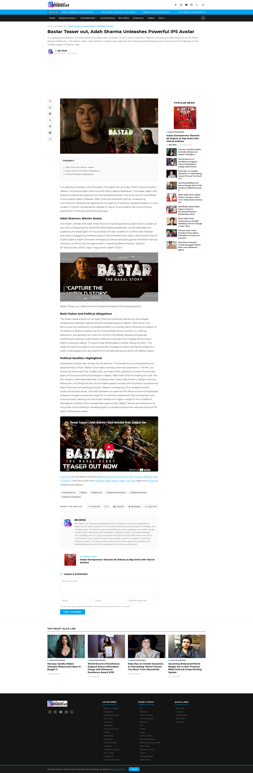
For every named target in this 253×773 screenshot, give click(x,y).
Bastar (84, 493)
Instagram (152, 480)
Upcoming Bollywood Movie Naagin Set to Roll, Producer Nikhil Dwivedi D (190, 186)
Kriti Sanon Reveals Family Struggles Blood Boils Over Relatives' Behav (189, 246)
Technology (145, 746)
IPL (141, 708)
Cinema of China (111, 729)
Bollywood (103, 476)
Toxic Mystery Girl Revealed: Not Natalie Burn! (178, 12)
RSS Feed (180, 719)
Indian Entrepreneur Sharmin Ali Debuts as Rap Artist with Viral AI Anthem (183, 138)
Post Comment (73, 612)
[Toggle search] (203, 4)
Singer (142, 732)
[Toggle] (154, 160)
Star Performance (147, 739)
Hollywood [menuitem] (138, 18)
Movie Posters (146, 715)
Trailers (143, 753)
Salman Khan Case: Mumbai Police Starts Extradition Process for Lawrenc (189, 234)
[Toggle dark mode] (203, 18)
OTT (141, 725)
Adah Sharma (69, 493)
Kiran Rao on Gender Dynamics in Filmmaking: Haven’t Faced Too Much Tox (190, 175)
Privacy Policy (120, 769)
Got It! (134, 769)
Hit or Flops (109, 753)
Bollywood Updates (72, 497)
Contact (179, 712)
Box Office (108, 719)
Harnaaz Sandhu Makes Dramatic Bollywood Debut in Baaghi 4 (189, 151)
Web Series (145, 760)
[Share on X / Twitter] (50, 107)
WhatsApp (135, 507)
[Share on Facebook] (50, 101)
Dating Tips (109, 736)
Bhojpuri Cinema (111, 708)
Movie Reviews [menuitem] (107, 18)
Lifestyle (143, 712)
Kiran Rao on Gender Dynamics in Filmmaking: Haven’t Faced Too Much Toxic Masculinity (145, 667)
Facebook (95, 507)
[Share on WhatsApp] (50, 120)
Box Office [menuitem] (124, 18)
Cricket (107, 732)
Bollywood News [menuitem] (67, 18)
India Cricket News (112, 760)
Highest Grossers (111, 749)
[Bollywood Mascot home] (58, 5)
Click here (65, 476)
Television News (147, 749)
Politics (143, 729)
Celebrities (108, 725)
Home (49, 26)
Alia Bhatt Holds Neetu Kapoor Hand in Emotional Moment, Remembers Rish (189, 210)
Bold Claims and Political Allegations (82, 171)
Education (108, 739)
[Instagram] (191, 5)
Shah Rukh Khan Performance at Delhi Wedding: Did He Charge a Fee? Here (190, 222)
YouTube (130, 480)
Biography (108, 712)
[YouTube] (186, 5)
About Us (180, 708)
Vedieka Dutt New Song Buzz (136, 12)
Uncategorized (60, 26)
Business (108, 722)
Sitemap (179, 722)
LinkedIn (120, 507)
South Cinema (146, 736)
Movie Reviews (146, 719)
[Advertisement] (67, 77)
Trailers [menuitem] (151, 18)
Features (108, 746)
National (143, 722)
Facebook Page (102, 480)
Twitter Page (118, 480)
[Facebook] (175, 5)
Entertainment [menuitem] (88, 18)
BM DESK (80, 520)
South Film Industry (132, 476)
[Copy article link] (50, 139)
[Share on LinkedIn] (50, 113)
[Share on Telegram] (50, 126)
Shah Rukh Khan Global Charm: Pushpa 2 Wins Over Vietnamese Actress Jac (190, 198)
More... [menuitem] (162, 18)
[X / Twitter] (181, 5)
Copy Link (152, 507)
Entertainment (110, 742)
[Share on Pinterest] (50, 132)
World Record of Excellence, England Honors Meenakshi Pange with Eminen (187, 163)
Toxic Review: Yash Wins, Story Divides (98, 12)
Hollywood (115, 476)
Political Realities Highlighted (79, 174)
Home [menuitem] (52, 18)
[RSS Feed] (196, 5)
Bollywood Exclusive (117, 493)
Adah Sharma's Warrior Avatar (79, 167)
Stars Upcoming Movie (150, 742)
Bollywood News (139, 493)
